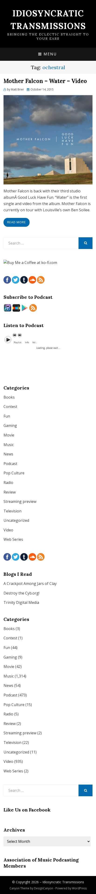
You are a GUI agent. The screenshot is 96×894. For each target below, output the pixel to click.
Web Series (13, 539)
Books (9, 397)
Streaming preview (19, 501)
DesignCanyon (43, 888)
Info (27, 342)
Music (8, 444)
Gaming (10, 425)
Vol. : (34, 342)
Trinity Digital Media (21, 602)
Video (8, 530)
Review (9, 492)
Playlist (17, 342)
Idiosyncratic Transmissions (63, 882)
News (8, 454)
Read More (16, 222)
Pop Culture (13, 473)
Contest (10, 406)
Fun (6, 416)
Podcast (10, 463)
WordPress (79, 888)
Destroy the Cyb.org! (21, 593)
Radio (8, 482)
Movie (8, 435)
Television (12, 511)
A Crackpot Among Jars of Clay (30, 583)
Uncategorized (16, 520)
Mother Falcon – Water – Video (45, 81)
